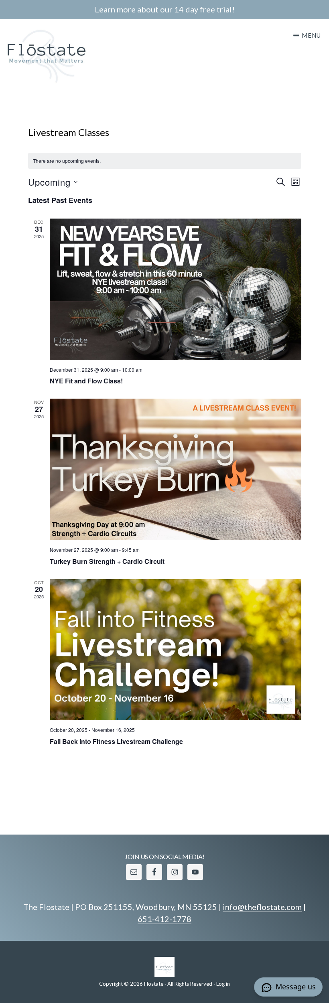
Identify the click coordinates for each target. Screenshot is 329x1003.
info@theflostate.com (262, 907)
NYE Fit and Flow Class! (86, 380)
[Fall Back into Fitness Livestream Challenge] (175, 650)
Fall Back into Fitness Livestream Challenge (116, 741)
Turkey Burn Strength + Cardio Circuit (107, 561)
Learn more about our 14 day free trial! (165, 9)
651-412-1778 (164, 919)
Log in (223, 984)
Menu (311, 35)
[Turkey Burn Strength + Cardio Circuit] (175, 469)
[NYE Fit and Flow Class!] (175, 289)
